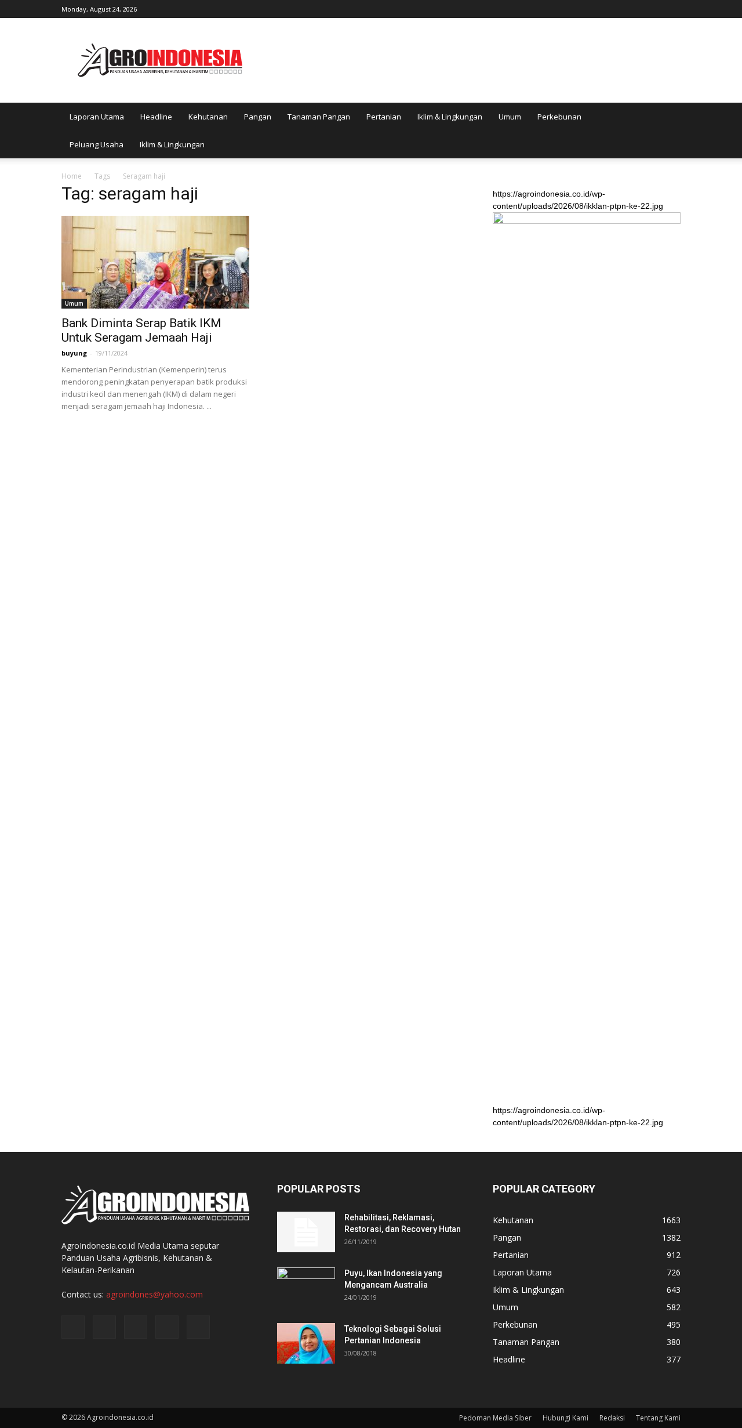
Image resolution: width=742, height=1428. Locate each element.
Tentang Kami (658, 1418)
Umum (510, 116)
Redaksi (612, 1418)
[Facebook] (595, 8)
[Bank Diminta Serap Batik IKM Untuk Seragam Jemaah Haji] (155, 262)
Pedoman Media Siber (495, 1418)
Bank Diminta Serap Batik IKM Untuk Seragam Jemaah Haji (141, 330)
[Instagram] (614, 8)
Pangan (257, 116)
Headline (156, 116)
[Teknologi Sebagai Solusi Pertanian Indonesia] (306, 1343)
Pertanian (383, 116)
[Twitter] (633, 8)
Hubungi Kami (565, 1418)
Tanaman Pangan (319, 116)
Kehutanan (208, 116)
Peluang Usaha (96, 144)
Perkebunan (559, 116)
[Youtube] (672, 8)
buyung (74, 353)
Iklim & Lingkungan (449, 116)
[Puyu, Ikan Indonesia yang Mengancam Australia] (306, 1287)
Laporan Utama (97, 116)
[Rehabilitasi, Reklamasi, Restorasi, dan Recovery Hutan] (306, 1232)
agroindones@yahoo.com (154, 1294)
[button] (667, 130)
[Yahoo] (652, 8)
